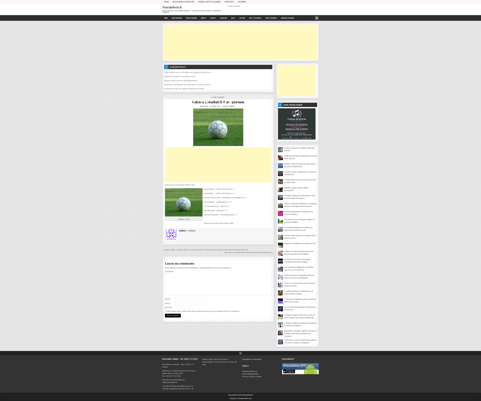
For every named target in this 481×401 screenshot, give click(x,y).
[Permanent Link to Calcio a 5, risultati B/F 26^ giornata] (218, 127)
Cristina (205, 106)
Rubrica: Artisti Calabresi (209, 2)
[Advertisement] (239, 42)
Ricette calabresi (255, 18)
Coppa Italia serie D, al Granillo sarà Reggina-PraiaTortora (187, 72)
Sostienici (242, 2)
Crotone (242, 18)
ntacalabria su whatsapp (252, 359)
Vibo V (233, 18)
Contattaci (229, 2)
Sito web (168, 307)
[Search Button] (240, 353)
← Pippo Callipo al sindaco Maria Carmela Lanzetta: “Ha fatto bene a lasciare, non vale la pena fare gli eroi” (205, 250)
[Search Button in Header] (317, 18)
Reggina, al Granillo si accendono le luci (179, 76)
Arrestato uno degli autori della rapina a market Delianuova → (249, 252)
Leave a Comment (229, 106)
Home (166, 2)
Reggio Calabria (191, 18)
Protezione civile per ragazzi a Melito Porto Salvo (184, 89)
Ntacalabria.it (172, 7)
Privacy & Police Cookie (251, 376)
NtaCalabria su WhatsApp (184, 2)
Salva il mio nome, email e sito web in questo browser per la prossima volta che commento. (203, 311)
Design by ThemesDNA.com (241, 398)
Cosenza (213, 18)
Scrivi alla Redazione (250, 374)
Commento (170, 271)
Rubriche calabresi (287, 18)
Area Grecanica (177, 18)
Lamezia (203, 18)
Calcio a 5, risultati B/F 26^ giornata (218, 102)
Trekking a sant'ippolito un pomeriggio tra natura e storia (187, 85)
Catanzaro (223, 18)
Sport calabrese (271, 18)
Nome (168, 299)
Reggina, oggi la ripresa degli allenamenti (180, 81)
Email (168, 303)
